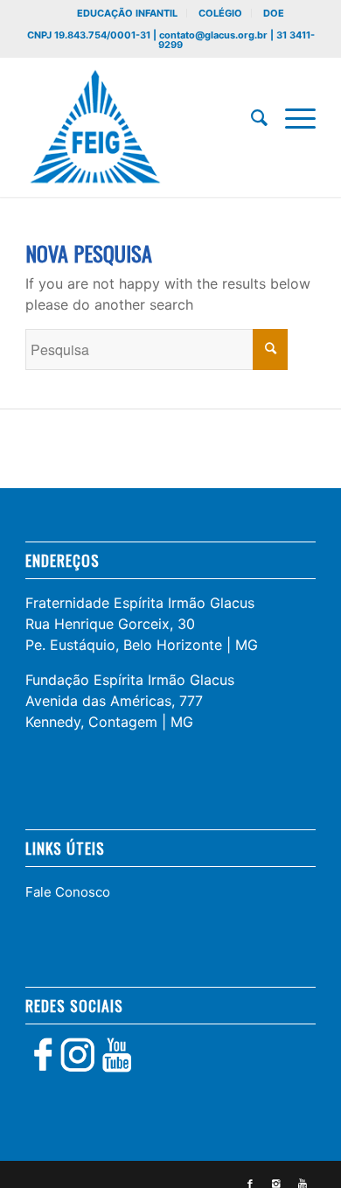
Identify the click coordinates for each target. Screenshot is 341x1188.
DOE (273, 13)
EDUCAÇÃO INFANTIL (127, 13)
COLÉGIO (220, 13)
